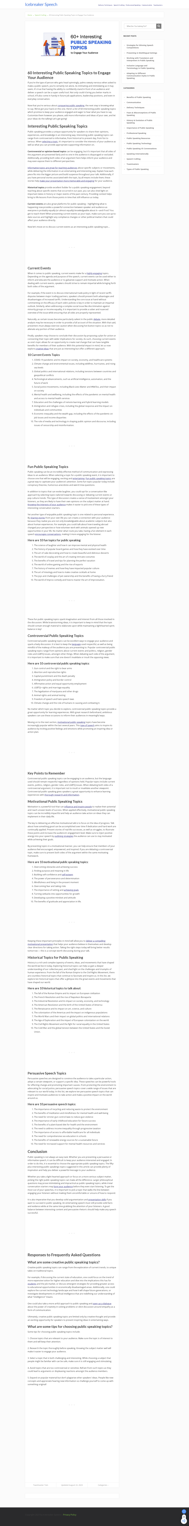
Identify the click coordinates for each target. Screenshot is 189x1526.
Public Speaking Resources (138, 138)
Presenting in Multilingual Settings (142, 53)
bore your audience (63, 1186)
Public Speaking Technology (139, 143)
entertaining (79, 478)
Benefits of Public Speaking (139, 97)
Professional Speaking (133, 5)
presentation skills (97, 1199)
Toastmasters (158, 5)
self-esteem (67, 874)
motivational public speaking (71, 722)
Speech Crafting (119, 5)
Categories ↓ (103, 1485)
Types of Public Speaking (138, 169)
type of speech (87, 725)
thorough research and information (61, 794)
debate (96, 319)
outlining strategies (64, 836)
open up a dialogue (102, 1303)
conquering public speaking (71, 105)
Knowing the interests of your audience (47, 504)
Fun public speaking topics (98, 478)
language (76, 644)
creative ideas (42, 348)
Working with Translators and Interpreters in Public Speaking (140, 59)
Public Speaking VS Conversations (142, 148)
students (32, 1283)
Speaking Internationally (137, 154)
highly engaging (94, 273)
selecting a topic (50, 141)
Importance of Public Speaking (140, 128)
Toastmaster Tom (40, 1485)
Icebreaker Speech (41, 4)
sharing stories (37, 517)
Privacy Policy (69, 1514)
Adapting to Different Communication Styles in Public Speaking (141, 75)
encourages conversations (48, 534)
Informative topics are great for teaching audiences (52, 167)
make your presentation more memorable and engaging (67, 180)
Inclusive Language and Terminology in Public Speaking (141, 66)
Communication (147, 5)
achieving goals (71, 890)
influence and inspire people (78, 806)
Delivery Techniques (105, 5)
